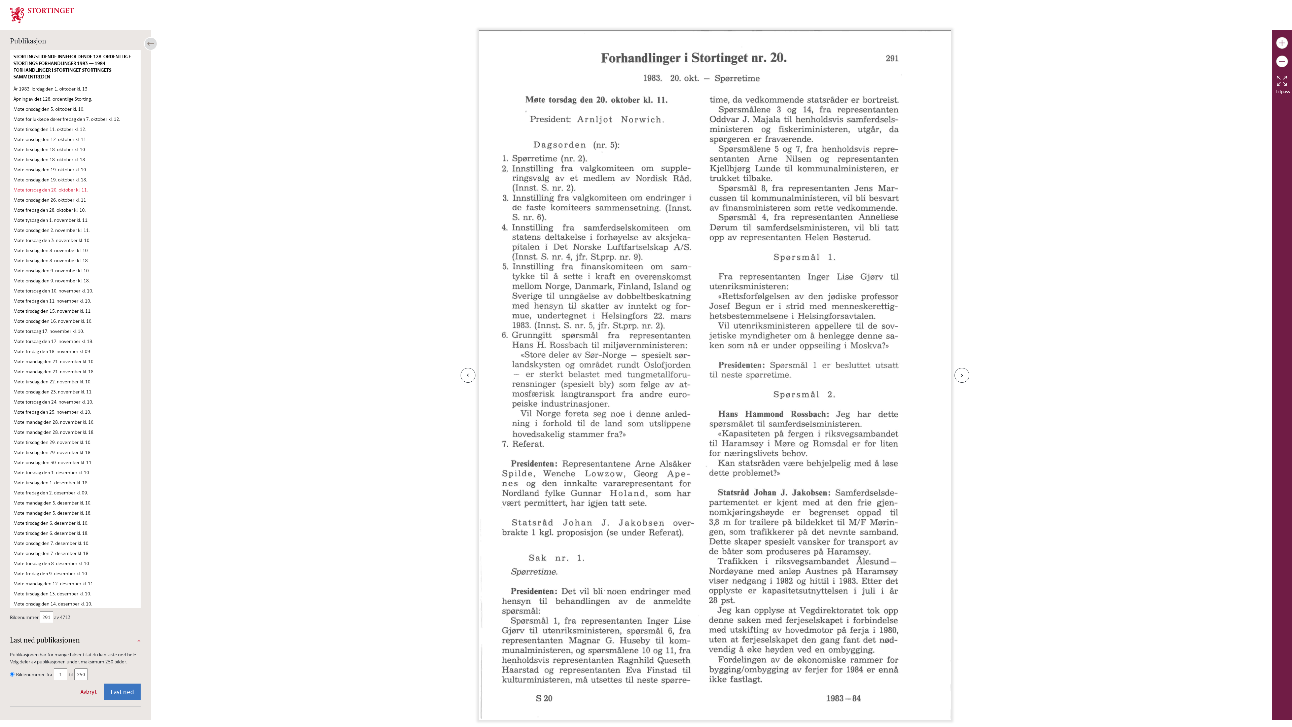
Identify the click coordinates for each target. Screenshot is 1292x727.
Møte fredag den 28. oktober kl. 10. (49, 210)
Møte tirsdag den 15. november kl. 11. (52, 311)
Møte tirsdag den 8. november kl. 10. (51, 250)
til (71, 674)
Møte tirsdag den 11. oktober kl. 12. (49, 129)
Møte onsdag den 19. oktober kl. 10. (50, 169)
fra (49, 674)
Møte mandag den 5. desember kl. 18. (52, 513)
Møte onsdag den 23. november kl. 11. (53, 391)
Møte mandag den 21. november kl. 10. (54, 361)
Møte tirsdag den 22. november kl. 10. (52, 381)
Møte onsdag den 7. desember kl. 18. (51, 553)
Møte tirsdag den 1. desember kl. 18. (50, 482)
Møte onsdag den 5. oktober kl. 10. (48, 109)
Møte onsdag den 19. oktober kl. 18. (50, 179)
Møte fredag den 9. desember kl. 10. (50, 573)
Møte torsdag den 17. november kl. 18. (53, 341)
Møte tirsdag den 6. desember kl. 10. (50, 523)
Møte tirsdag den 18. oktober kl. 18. (49, 159)
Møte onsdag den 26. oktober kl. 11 (49, 200)
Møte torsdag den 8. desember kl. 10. (51, 563)
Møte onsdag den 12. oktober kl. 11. (50, 139)
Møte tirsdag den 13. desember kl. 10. (52, 593)
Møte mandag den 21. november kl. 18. (54, 371)
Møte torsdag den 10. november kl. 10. (53, 290)
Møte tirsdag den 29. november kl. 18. (52, 452)
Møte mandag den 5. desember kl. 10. (52, 502)
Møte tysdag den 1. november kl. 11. (50, 220)
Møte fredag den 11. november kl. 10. (52, 301)
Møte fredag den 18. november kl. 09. (52, 351)
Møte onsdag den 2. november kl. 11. (51, 230)
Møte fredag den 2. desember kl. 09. (50, 492)
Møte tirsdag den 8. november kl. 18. (51, 260)
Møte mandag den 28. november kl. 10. (54, 422)
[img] (42, 14)
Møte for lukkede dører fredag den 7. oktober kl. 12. (66, 119)
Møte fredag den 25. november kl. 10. (52, 412)
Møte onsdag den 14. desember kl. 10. (52, 603)
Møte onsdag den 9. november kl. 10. (51, 270)
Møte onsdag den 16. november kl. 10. (53, 321)
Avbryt (88, 692)
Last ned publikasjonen (45, 640)
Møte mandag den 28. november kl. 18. (54, 432)
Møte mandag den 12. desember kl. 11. (53, 583)
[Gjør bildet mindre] (1282, 61)
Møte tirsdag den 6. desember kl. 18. (50, 533)
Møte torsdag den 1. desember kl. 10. (51, 472)
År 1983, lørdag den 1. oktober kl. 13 (50, 88)
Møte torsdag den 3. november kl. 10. (52, 240)
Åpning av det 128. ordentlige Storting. (52, 99)
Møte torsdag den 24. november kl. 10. (53, 402)
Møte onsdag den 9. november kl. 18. (51, 280)
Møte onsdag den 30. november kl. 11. (53, 462)
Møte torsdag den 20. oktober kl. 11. (50, 189)
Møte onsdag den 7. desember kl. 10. (51, 543)
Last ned (122, 691)
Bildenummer (24, 617)
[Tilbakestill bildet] (1282, 81)
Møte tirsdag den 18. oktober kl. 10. (49, 149)
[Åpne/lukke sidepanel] (150, 43)
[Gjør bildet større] (1282, 43)
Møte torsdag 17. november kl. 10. (48, 331)
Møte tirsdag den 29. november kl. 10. (52, 442)
